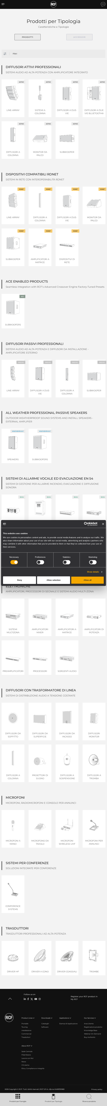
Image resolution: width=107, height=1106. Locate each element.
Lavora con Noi (27, 1058)
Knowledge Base (90, 1030)
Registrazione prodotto (93, 1027)
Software (44, 1027)
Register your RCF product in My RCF (84, 997)
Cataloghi (45, 1024)
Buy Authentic (89, 1037)
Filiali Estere (26, 1055)
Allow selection (54, 580)
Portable (25, 1024)
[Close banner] (103, 524)
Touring (25, 1027)
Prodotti (27, 37)
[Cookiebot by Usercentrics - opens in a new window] (86, 524)
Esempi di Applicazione (68, 1024)
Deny (19, 580)
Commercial (26, 1034)
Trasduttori (26, 1037)
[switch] (40, 562)
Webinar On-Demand (92, 1034)
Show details (93, 572)
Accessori (79, 37)
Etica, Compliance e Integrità (33, 1068)
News (24, 1062)
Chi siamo (25, 1065)
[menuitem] (96, 1089)
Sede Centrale (27, 1051)
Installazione (26, 1030)
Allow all (87, 580)
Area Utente (89, 1024)
